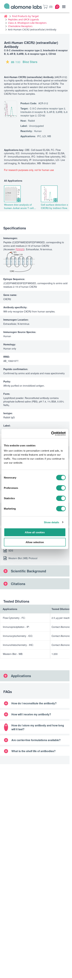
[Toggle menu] (64, 6)
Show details (51, 522)
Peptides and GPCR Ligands (23, 19)
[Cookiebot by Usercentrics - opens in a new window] (51, 434)
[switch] (61, 488)
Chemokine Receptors (20, 26)
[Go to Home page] (23, 6)
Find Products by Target (25, 16)
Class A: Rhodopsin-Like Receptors (27, 22)
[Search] (57, 7)
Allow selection (35, 542)
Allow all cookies (35, 532)
